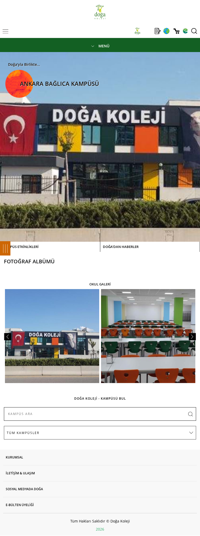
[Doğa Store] (176, 31)
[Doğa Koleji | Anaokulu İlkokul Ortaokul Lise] (100, 12)
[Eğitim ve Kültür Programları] (166, 31)
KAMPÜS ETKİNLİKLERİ (21, 246)
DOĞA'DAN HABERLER (121, 246)
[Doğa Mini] (147, 31)
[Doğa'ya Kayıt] (157, 31)
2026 (100, 529)
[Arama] (194, 31)
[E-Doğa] (185, 31)
